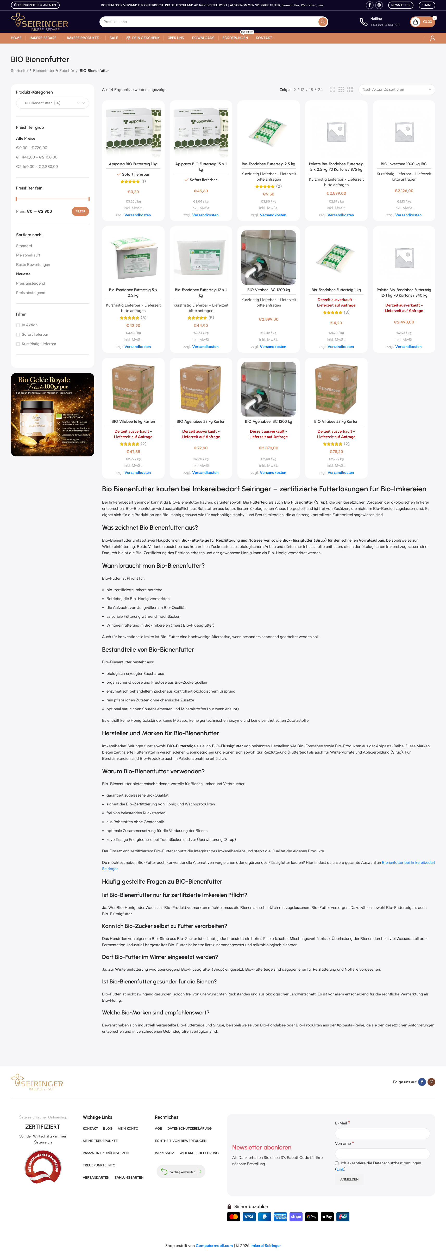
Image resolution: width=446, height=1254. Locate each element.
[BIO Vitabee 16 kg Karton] (133, 389)
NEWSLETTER (400, 5)
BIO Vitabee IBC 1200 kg (268, 289)
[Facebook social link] (370, 5)
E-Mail (427, 5)
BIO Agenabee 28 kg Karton (201, 421)
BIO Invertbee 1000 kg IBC (404, 164)
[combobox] (52, 103)
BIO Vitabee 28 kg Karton (336, 421)
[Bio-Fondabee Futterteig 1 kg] (336, 257)
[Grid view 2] (332, 89)
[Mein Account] (433, 38)
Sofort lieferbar (35, 334)
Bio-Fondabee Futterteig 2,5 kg (268, 164)
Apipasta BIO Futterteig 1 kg (133, 164)
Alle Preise (25, 138)
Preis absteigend (30, 292)
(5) (143, 318)
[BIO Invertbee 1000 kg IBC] (404, 131)
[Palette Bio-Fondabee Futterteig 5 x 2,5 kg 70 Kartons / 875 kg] (336, 131)
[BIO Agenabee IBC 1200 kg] (268, 389)
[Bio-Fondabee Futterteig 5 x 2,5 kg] (133, 257)
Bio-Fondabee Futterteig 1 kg (336, 289)
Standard (24, 245)
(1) (143, 181)
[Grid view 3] (341, 89)
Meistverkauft (28, 255)
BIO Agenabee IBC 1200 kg (268, 421)
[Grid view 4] (350, 89)
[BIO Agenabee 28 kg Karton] (201, 389)
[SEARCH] (322, 21)
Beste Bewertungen (33, 264)
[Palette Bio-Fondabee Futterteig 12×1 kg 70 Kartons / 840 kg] (404, 257)
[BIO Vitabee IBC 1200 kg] (268, 257)
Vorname (344, 1143)
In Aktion (29, 325)
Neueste (23, 274)
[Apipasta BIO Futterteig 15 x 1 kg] (201, 131)
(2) (279, 186)
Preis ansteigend (30, 283)
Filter (80, 211)
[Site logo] (39, 21)
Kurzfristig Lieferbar (39, 343)
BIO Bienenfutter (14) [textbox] (40, 103)
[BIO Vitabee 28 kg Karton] (336, 389)
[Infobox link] (380, 22)
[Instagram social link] (379, 5)
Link (340, 1169)
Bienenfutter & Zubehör (53, 70)
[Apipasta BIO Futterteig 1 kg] (133, 131)
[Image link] (52, 414)
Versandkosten (137, 215)
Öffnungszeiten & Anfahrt (35, 5)
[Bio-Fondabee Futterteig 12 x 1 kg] (201, 257)
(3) (346, 312)
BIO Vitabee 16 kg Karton (133, 421)
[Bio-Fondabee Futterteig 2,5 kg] (268, 131)
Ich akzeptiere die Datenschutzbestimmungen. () (378, 1166)
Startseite (19, 70)
